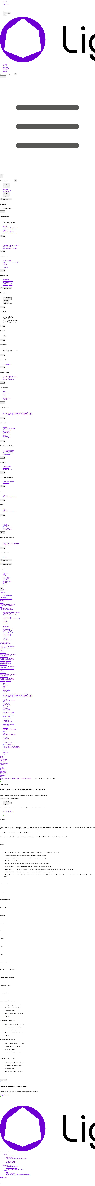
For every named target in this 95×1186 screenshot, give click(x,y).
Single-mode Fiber (7, 469)
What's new (5, 573)
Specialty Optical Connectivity (10, 378)
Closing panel (6, 525)
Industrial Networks (4, 600)
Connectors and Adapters (9, 428)
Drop (4, 394)
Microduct (5, 399)
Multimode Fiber (7, 466)
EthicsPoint (8, 1164)
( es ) (5, 14)
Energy (4, 230)
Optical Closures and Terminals (7, 646)
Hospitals (5, 264)
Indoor (4, 397)
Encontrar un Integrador (11, 1168)
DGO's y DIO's (15, 778)
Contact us (5, 583)
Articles (5, 575)
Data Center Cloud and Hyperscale (11, 245)
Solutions (5, 64)
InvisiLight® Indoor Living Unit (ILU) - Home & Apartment (17, 412)
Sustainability (6, 68)
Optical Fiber (3, 647)
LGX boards (6, 431)
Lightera (5, 1154)
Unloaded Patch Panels (5, 655)
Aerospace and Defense (8, 231)
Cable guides (6, 524)
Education (5, 267)
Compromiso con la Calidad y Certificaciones (16, 1158)
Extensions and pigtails (8, 481)
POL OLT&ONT (7, 364)
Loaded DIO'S (6, 432)
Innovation (5, 67)
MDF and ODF (3, 645)
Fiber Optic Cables (4, 642)
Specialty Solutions (8, 303)
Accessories (3, 653)
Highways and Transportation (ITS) (11, 262)
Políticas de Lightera (11, 1162)
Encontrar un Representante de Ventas (15, 1169)
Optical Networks (7, 297)
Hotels (4, 263)
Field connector (6, 429)
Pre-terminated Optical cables (7, 649)
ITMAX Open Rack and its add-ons (11, 544)
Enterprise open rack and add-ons (11, 543)
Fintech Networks (7, 260)
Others (4, 435)
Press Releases (6, 577)
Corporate (5, 266)
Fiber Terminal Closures (8, 450)
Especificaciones (7, 802)
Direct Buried (6, 393)
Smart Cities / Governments (9, 229)
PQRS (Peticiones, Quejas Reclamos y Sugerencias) (18, 1174)
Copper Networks (7, 299)
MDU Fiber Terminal (8, 451)
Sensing (5, 226)
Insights (5, 71)
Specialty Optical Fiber (8, 379)
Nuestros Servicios (7, 1165)
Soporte (5, 1170)
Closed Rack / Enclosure (9, 542)
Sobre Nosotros (9, 1156)
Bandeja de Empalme (26, 778)
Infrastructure (6, 300)
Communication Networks (6, 599)
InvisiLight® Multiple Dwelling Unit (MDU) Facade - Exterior (18, 413)
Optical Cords (6, 483)
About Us (5, 69)
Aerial (4, 391)
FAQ (4, 585)
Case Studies (6, 578)
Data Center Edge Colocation (10, 248)
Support (5, 582)
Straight (5, 557)
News (4, 574)
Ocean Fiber (6, 468)
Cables (4, 509)
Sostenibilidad (9, 1157)
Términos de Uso (10, 1160)
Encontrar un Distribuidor (12, 1166)
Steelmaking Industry (8, 285)
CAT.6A (2, 651)
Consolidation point (7, 527)
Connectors (5, 495)
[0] (1, 177)
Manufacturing (6, 282)
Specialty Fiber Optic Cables (9, 376)
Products (5, 65)
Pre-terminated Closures (8, 452)
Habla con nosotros (10, 1173)
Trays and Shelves (7, 529)
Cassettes (5, 427)
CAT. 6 (1, 650)
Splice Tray (5, 436)
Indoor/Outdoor (6, 398)
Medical (5, 225)
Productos (7, 778)
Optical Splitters (6, 433)
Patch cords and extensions (9, 496)
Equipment (6, 302)
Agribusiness (6, 279)
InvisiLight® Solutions (5, 643)
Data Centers (3, 597)
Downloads (6, 804)
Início (1, 778)
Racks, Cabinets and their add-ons (8, 654)
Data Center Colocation (8, 246)
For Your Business (8, 208)
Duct (4, 395)
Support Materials (7, 581)
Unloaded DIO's (7, 437)
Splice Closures (6, 454)
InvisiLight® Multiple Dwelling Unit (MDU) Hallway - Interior (18, 414)
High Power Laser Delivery (9, 233)
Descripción (6, 801)
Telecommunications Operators (10, 227)
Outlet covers (6, 528)
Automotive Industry (8, 281)
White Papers (6, 579)
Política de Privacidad (11, 1161)
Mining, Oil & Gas (7, 283)
